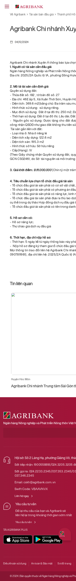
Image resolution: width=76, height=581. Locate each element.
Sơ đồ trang (64, 563)
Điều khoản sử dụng (14, 563)
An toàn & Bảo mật (41, 563)
